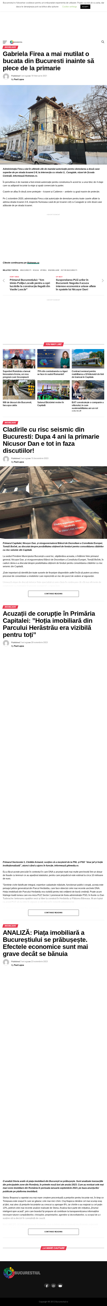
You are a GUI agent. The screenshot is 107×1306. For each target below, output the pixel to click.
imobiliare (54, 270)
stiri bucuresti (69, 270)
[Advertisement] (53, 19)
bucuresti (26, 270)
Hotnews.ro (33, 263)
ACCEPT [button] (85, 7)
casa (36, 270)
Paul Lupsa (19, 79)
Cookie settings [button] (69, 6)
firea (44, 270)
